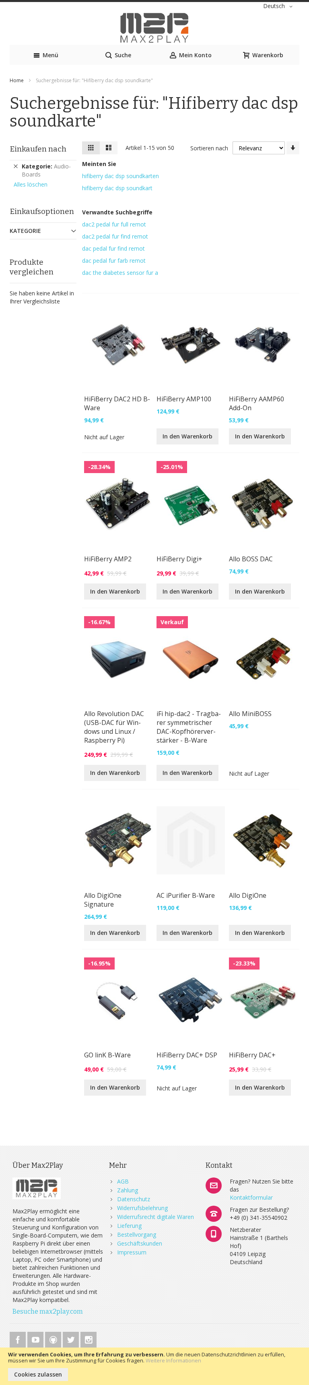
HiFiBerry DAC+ (252, 1055)
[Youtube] (36, 1338)
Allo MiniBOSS (250, 713)
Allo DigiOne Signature (103, 900)
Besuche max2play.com (47, 1311)
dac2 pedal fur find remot (115, 236)
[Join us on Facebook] (18, 1338)
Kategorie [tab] (25, 231)
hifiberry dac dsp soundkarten (120, 176)
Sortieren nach (209, 148)
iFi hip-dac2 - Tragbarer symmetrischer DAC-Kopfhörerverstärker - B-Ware (189, 727)
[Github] (54, 1338)
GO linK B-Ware (107, 1055)
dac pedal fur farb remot (114, 260)
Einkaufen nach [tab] (38, 149)
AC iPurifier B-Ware (186, 895)
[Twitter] (71, 1338)
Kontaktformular (251, 1197)
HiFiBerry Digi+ (179, 558)
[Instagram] (88, 1338)
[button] (279, 6)
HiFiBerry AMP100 (184, 399)
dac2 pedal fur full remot (114, 224)
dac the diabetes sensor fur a (120, 272)
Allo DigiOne (247, 895)
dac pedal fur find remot (113, 248)
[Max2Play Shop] (154, 28)
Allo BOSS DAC (251, 558)
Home (17, 80)
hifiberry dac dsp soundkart (117, 188)
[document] (154, 1366)
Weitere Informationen (173, 1360)
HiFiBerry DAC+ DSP (187, 1055)
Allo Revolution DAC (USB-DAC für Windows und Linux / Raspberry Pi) (114, 727)
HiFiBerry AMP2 (108, 558)
